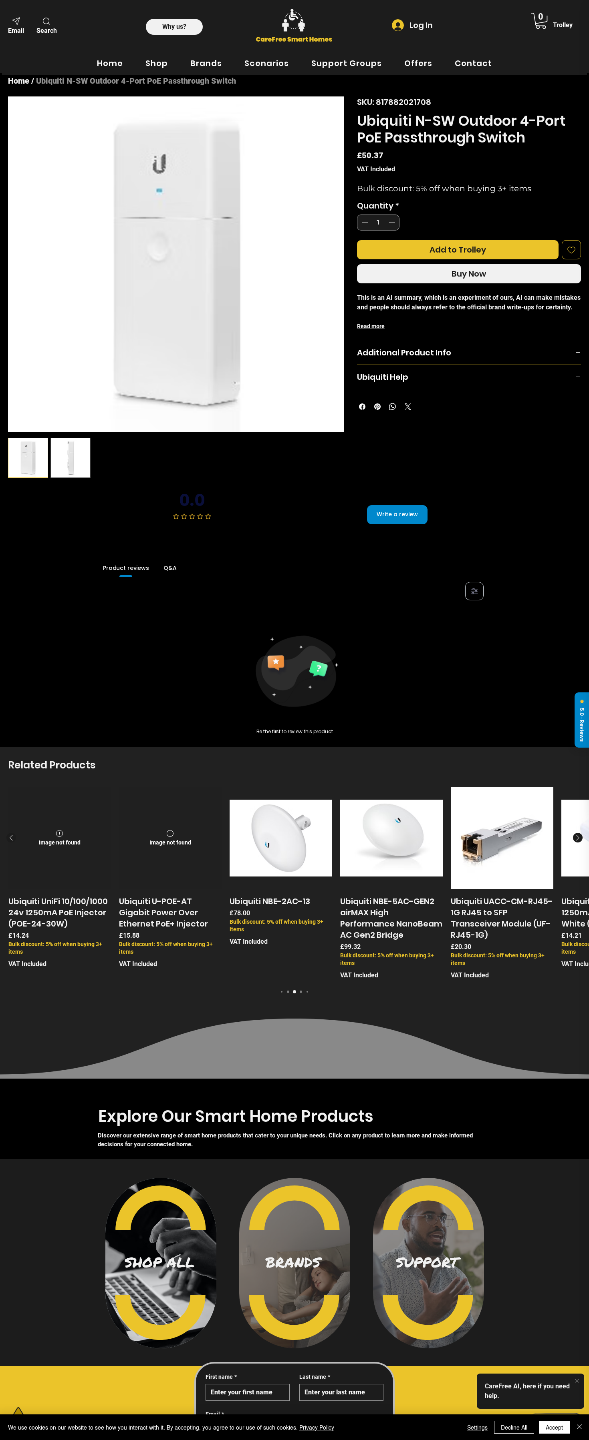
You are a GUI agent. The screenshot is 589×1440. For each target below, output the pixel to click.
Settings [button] (477, 1427)
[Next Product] (578, 837)
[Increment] (392, 222)
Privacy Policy (316, 1427)
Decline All (514, 1427)
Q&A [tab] (170, 568)
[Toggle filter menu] (474, 591)
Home (18, 81)
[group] (294, 883)
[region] (160, 1263)
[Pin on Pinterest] (377, 406)
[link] (541, 21)
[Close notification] (577, 1381)
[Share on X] (408, 406)
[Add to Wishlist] (571, 249)
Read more (371, 326)
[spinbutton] (378, 222)
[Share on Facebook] (362, 406)
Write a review (397, 514)
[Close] (579, 1427)
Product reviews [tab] (126, 568)
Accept (554, 1427)
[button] (46, 25)
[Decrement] (363, 222)
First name (221, 1377)
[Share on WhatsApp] (392, 406)
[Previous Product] (11, 837)
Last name (314, 1377)
